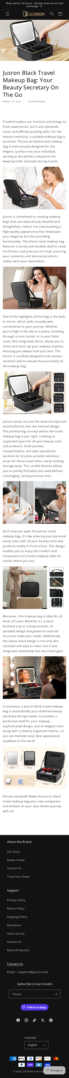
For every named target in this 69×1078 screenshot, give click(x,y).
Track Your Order (18, 876)
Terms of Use (16, 933)
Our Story (13, 851)
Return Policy (16, 908)
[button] (7, 14)
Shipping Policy (17, 917)
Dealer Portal (15, 860)
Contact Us (14, 868)
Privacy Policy (16, 900)
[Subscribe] (56, 994)
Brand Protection (18, 950)
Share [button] (11, 112)
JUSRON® (28, 1071)
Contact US (14, 941)
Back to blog (37, 826)
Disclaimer (14, 925)
